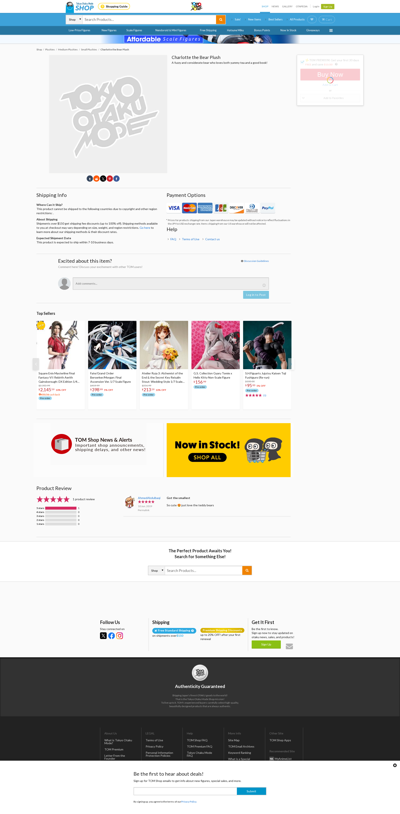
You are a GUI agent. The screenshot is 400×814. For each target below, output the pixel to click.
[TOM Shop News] (98, 444)
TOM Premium (113, 749)
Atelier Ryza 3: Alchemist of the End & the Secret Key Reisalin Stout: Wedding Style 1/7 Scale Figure (162, 377)
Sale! (238, 19)
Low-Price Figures (79, 30)
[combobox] (149, 19)
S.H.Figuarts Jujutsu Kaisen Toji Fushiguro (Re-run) (265, 375)
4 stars (40, 512)
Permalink (143, 510)
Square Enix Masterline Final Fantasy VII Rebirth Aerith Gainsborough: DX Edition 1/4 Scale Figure (58, 377)
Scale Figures (134, 30)
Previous (36, 364)
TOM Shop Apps (280, 740)
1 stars (40, 524)
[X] (103, 635)
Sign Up (327, 6)
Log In (316, 6)
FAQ (173, 239)
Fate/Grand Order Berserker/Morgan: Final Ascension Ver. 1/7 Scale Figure (110, 377)
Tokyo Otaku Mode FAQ (199, 754)
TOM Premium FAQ (199, 746)
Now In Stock (288, 30)
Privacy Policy (154, 746)
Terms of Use (190, 239)
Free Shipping (208, 30)
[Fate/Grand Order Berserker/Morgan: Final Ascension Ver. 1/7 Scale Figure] (112, 345)
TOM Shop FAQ (197, 740)
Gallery (287, 6)
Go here (145, 227)
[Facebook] (111, 635)
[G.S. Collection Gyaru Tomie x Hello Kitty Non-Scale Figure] (215, 345)
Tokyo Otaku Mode (197, 6)
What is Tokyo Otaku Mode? (118, 741)
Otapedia (302, 6)
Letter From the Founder (114, 757)
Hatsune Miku (235, 30)
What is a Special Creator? (239, 760)
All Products (297, 19)
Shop (265, 6)
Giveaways (313, 30)
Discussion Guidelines (256, 261)
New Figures (109, 30)
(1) (264, 395)
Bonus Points (262, 30)
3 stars (40, 516)
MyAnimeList (283, 758)
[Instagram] (119, 635)
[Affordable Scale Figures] (200, 39)
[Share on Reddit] (96, 178)
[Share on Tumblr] (90, 178)
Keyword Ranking (239, 752)
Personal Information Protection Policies (159, 754)
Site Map (234, 740)
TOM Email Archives (241, 746)
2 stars (40, 520)
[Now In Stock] (229, 450)
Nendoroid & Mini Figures (170, 30)
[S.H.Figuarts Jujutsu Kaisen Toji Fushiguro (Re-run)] (267, 345)
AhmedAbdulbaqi (149, 498)
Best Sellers (275, 19)
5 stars (40, 508)
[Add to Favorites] (79, 325)
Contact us (212, 239)
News (275, 6)
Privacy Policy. (189, 801)
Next (291, 364)
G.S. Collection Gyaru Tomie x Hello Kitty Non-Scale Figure (213, 375)
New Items (254, 19)
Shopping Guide (117, 6)
